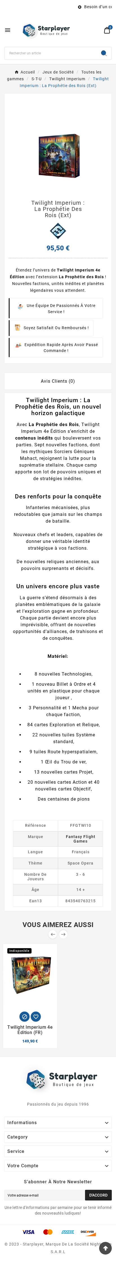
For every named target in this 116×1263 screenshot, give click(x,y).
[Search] (104, 53)
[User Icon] (96, 30)
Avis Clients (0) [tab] (58, 381)
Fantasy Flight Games (80, 838)
